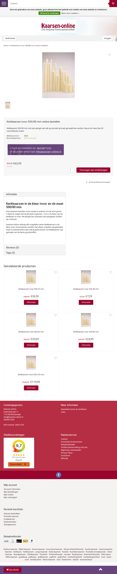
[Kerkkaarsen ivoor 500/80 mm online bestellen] (58, 75)
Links (63, 412)
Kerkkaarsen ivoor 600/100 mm (31, 375)
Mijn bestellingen (11, 492)
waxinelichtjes (86, 560)
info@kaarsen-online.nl (13, 417)
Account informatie (12, 489)
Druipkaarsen (9, 519)
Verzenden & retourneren (71, 442)
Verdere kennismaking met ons (74, 447)
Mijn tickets (9, 495)
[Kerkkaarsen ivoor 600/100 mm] (31, 362)
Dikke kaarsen (25, 549)
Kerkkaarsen (28, 552)
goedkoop (23, 557)
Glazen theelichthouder (73, 549)
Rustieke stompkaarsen (96, 552)
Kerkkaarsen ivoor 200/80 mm (86, 332)
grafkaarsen (43, 557)
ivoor (103, 557)
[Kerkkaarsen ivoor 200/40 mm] (86, 277)
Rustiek (65, 552)
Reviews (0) (12, 247)
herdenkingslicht (75, 557)
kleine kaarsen (49, 560)
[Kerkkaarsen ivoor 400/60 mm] (31, 320)
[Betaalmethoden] (19, 541)
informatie (11, 194)
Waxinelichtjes (10, 522)
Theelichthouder (56, 554)
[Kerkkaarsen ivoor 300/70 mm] (31, 277)
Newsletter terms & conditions (74, 409)
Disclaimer (65, 456)
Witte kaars (106, 554)
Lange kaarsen (41, 552)
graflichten (62, 557)
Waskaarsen (77, 554)
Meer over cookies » (70, 13)
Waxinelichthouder (92, 554)
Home (6, 46)
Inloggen (107, 38)
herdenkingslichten (91, 557)
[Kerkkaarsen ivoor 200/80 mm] (86, 320)
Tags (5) (10, 252)
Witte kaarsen (11, 557)
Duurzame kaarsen (54, 549)
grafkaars (32, 557)
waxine (76, 560)
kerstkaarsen (35, 560)
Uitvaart (67, 554)
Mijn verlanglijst (10, 497)
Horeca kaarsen (105, 549)
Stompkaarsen (10, 525)
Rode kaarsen (55, 552)
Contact (64, 439)
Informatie (31, 302)
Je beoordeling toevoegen (99, 182)
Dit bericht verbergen (49, 13)
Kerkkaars (17, 552)
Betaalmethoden (68, 445)
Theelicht (43, 554)
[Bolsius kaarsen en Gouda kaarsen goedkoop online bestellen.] (58, 26)
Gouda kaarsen (91, 549)
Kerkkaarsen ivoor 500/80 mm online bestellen (29, 46)
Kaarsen (8, 552)
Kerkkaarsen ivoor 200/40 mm (86, 289)
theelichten (66, 560)
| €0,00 (14, 570)
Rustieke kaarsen (11, 516)
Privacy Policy (67, 453)
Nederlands (10, 38)
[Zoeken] (113, 3)
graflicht (52, 557)
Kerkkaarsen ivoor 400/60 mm (31, 332)
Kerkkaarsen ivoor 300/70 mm (31, 289)
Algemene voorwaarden (71, 450)
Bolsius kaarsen (10, 549)
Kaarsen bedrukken (12, 514)
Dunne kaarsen (38, 549)
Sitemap (64, 458)
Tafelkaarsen (32, 554)
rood (58, 560)
